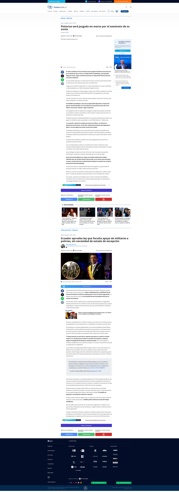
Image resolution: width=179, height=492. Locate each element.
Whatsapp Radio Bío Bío (124, 482)
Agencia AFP (66, 32)
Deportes (76, 11)
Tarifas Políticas (51, 482)
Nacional (55, 11)
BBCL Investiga (94, 11)
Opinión (88, 11)
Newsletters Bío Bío (92, 1)
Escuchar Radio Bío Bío (123, 1)
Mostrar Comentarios (86, 190)
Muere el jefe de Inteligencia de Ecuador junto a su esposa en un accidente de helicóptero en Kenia (94, 313)
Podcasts (50, 11)
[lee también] (72, 315)
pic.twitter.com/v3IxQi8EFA (96, 368)
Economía (70, 11)
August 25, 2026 (96, 371)
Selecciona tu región (54, 1)
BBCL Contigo (102, 11)
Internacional (62, 11)
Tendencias (82, 11)
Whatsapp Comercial (99, 482)
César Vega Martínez (71, 244)
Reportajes (50, 472)
